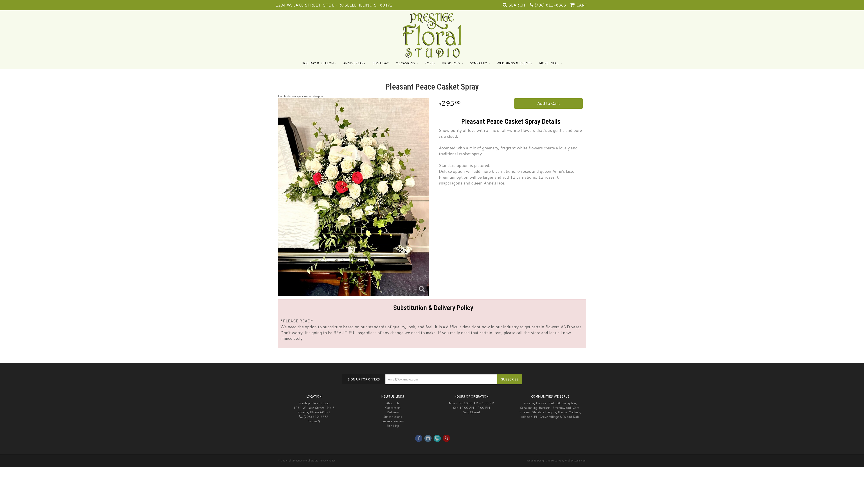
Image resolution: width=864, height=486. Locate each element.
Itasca (562, 412)
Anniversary (354, 63)
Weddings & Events (514, 63)
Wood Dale (571, 416)
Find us (313, 421)
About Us (392, 403)
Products (451, 63)
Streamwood (561, 407)
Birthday (380, 63)
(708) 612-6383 (550, 5)
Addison (526, 416)
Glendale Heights (543, 412)
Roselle (528, 403)
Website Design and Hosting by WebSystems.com (556, 460)
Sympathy (478, 63)
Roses (430, 63)
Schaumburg (528, 407)
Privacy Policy (327, 460)
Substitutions (392, 416)
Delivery (393, 412)
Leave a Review (392, 421)
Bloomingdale (566, 403)
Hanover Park (545, 403)
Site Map (392, 425)
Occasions (405, 63)
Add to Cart (548, 103)
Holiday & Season (318, 63)
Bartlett (545, 407)
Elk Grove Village (546, 416)
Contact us (392, 407)
